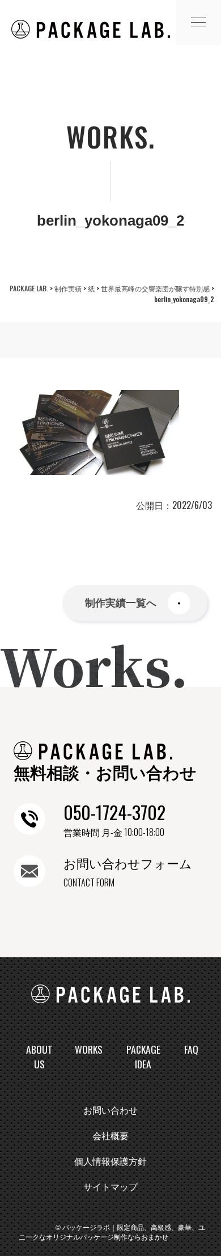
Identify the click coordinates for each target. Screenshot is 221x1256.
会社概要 (110, 1136)
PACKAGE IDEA (143, 1056)
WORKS (89, 1049)
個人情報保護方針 (110, 1161)
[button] (198, 22)
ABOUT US (39, 1056)
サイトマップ (110, 1187)
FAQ (191, 1049)
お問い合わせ (110, 1110)
